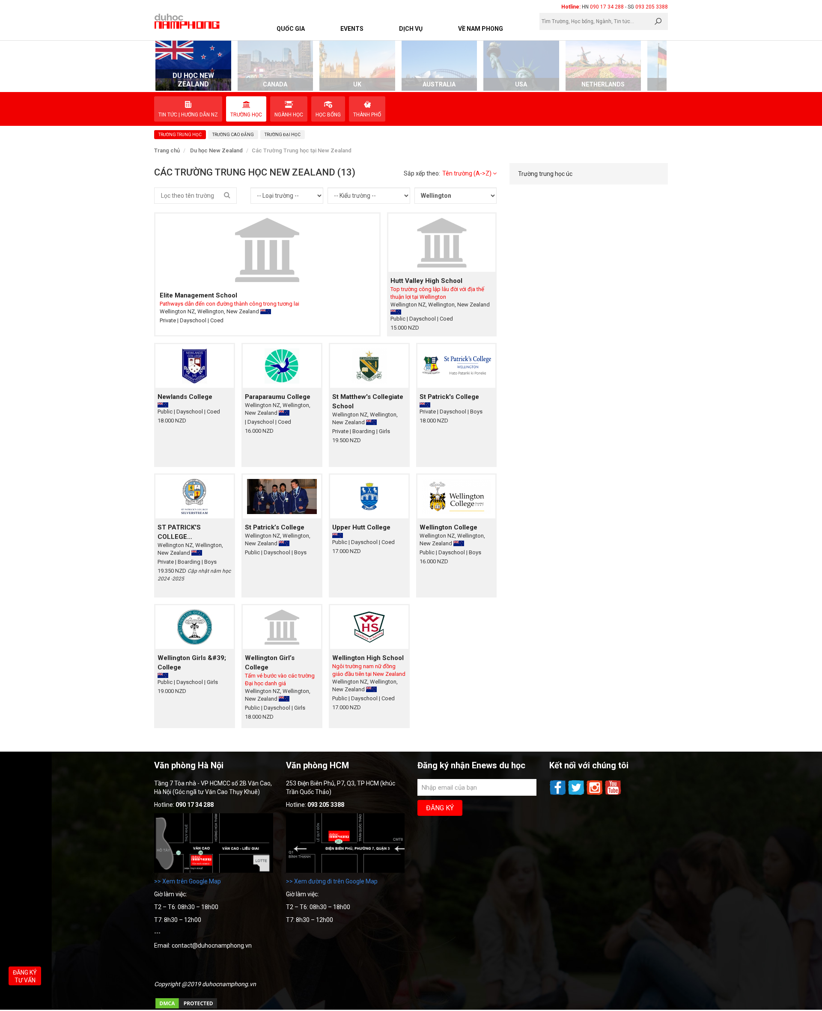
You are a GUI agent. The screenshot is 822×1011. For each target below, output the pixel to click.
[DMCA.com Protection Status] (186, 1007)
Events (351, 28)
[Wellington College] (456, 496)
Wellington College (448, 527)
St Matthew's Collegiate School (367, 401)
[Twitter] (577, 794)
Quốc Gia (291, 28)
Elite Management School (198, 295)
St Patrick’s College (274, 527)
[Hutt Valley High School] (442, 242)
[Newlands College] (194, 365)
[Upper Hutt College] (369, 496)
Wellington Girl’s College (270, 662)
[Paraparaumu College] (282, 365)
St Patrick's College (449, 397)
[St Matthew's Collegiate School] (369, 365)
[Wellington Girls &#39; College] (194, 626)
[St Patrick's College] (456, 365)
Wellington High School (368, 658)
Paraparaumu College (277, 397)
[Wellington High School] (369, 626)
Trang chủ (167, 150)
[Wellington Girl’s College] (282, 626)
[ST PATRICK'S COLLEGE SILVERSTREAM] (194, 496)
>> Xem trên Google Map (187, 881)
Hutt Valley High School (426, 281)
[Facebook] (558, 794)
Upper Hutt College (361, 527)
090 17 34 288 (607, 7)
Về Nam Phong (480, 28)
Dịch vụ (411, 28)
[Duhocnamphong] (187, 21)
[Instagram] (595, 794)
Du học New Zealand (216, 150)
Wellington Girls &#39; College (192, 662)
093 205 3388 (651, 7)
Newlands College (185, 397)
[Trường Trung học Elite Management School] (267, 250)
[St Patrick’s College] (282, 496)
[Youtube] (613, 794)
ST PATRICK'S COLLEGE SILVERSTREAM (182, 532)
